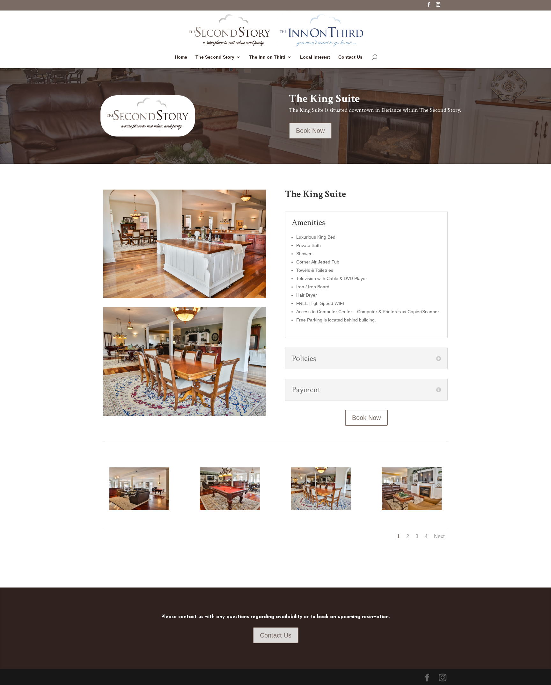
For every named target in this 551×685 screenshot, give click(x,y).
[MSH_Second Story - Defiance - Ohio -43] (412, 508)
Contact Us (350, 57)
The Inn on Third (267, 57)
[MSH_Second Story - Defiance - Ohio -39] (321, 508)
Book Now (310, 130)
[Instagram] (438, 6)
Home (181, 57)
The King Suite (324, 98)
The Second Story (214, 57)
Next (439, 536)
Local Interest (315, 57)
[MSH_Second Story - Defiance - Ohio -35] (230, 508)
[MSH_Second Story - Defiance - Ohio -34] (139, 508)
